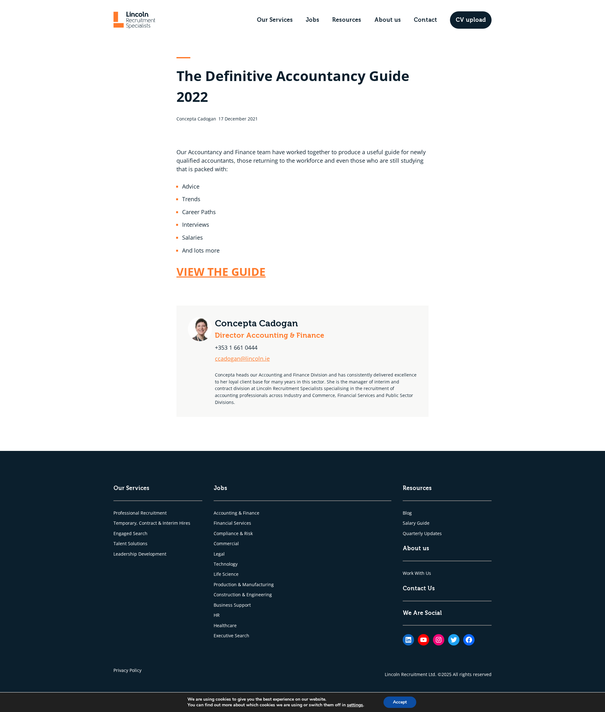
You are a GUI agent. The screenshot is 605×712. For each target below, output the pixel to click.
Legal (219, 554)
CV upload (471, 19)
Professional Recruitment (140, 513)
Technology (226, 564)
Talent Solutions (130, 543)
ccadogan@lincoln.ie (242, 358)
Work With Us (417, 573)
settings (355, 705)
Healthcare (225, 625)
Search (140, 533)
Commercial (226, 543)
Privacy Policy (127, 670)
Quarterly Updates (422, 533)
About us (387, 19)
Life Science (226, 574)
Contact (425, 19)
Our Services (275, 19)
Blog (407, 513)
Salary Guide (416, 523)
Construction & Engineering (243, 595)
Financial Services (232, 523)
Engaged (123, 533)
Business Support (232, 605)
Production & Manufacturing (244, 584)
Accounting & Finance (236, 513)
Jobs (312, 19)
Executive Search (231, 636)
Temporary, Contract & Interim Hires (151, 523)
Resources (346, 19)
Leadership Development (139, 554)
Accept (400, 702)
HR (217, 615)
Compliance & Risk (233, 533)
